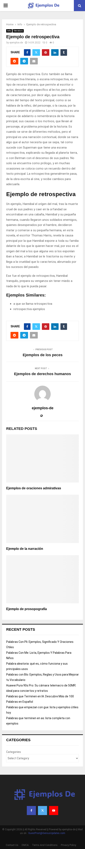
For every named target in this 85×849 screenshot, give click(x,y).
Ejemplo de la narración (24, 548)
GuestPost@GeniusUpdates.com (46, 833)
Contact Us (12, 845)
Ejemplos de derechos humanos (42, 374)
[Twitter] (42, 810)
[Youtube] (53, 810)
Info (9, 31)
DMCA (25, 845)
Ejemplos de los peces (43, 355)
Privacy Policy (68, 845)
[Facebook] (31, 810)
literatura (18, 31)
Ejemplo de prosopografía (26, 609)
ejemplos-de (16, 42)
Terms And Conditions (45, 845)
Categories (13, 752)
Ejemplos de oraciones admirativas (33, 488)
